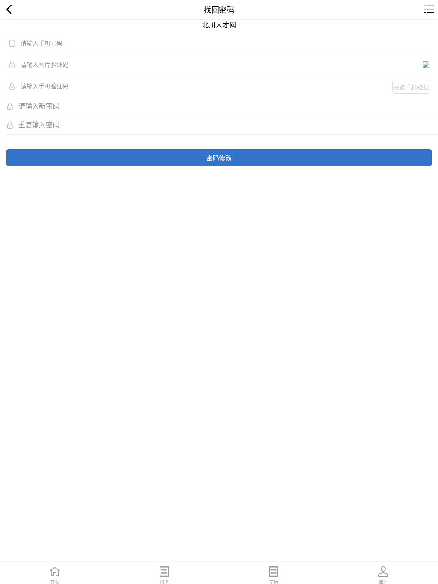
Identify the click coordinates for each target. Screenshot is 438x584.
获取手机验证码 (411, 88)
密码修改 (219, 157)
